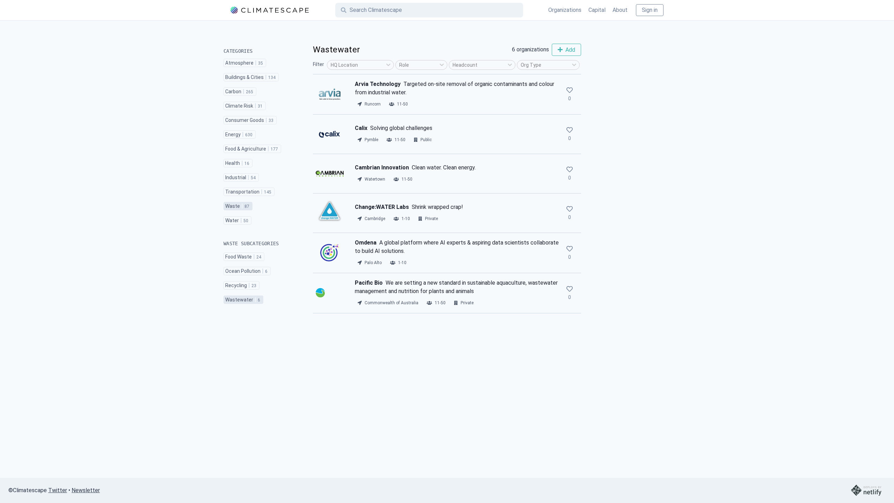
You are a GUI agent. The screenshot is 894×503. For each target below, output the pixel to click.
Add (570, 49)
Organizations (564, 10)
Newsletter (86, 490)
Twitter (57, 490)
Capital (597, 10)
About (620, 10)
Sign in (650, 10)
